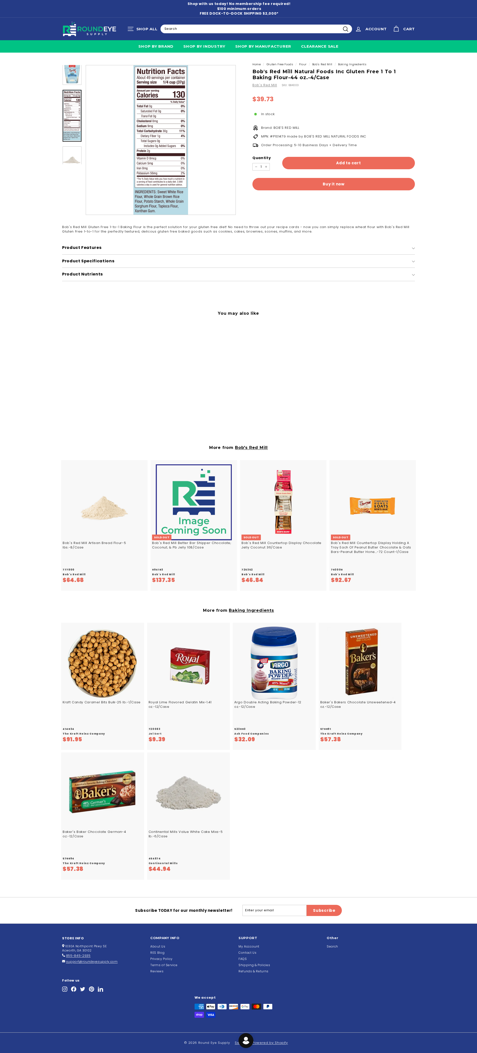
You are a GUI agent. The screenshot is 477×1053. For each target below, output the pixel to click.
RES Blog (157, 953)
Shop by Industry (204, 46)
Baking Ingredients (352, 64)
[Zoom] (161, 140)
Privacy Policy (161, 959)
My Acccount (248, 946)
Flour (303, 64)
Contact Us (247, 953)
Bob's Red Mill (322, 64)
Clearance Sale (320, 46)
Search (332, 946)
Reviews (157, 971)
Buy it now (334, 184)
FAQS (242, 959)
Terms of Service (163, 965)
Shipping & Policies (254, 965)
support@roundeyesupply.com (92, 961)
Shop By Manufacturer (263, 46)
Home (256, 64)
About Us (157, 946)
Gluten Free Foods (280, 64)
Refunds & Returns (253, 971)
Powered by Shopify (270, 1042)
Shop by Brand (155, 46)
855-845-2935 (78, 955)
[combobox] (256, 29)
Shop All (143, 30)
